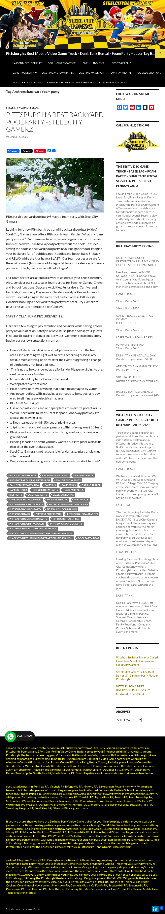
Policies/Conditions (149, 72)
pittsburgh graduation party (28, 519)
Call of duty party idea (24, 485)
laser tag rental (63, 494)
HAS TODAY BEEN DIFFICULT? (27, 63)
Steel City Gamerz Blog (22, 107)
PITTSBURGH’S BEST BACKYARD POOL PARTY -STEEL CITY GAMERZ (55, 122)
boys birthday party (68, 480)
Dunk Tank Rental (121, 72)
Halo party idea (74, 490)
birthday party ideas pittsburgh (29, 480)
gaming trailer (91, 485)
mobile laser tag (57, 499)
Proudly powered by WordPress (23, 909)
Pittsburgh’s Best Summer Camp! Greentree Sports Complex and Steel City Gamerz (137, 661)
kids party (15, 494)
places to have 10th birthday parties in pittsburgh (40, 533)
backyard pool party (55, 475)
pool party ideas (88, 538)
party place (81, 499)
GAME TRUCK (68, 485)
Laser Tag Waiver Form (92, 72)
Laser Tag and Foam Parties (58, 72)
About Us (98, 63)
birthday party (83, 475)
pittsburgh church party (25, 509)
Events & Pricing (121, 63)
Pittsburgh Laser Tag (66, 519)
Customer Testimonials (113, 82)
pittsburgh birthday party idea (68, 504)
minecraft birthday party (25, 499)
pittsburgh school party (66, 523)
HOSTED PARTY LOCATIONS (26, 82)
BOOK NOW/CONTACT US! (62, 63)
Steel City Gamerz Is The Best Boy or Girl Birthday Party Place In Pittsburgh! (137, 675)
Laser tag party (37, 494)
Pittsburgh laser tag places (27, 523)
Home (84, 63)
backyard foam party (22, 475)
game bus (50, 485)
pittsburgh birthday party (26, 504)
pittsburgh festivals (49, 514)
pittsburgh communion (62, 509)
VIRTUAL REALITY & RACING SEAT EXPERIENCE (70, 82)
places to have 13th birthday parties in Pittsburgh (40, 538)
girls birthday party (45, 490)
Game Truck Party (23, 72)
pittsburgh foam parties (82, 514)
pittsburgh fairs (19, 514)
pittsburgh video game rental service (33, 528)
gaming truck (18, 490)
